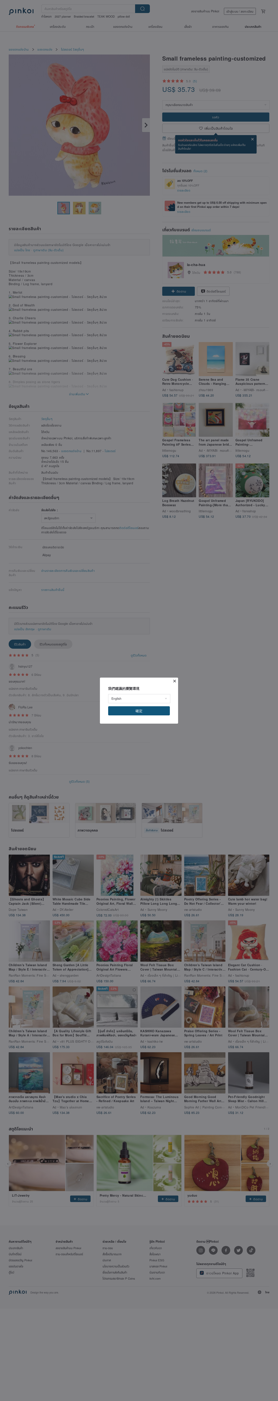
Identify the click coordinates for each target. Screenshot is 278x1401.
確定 (139, 710)
